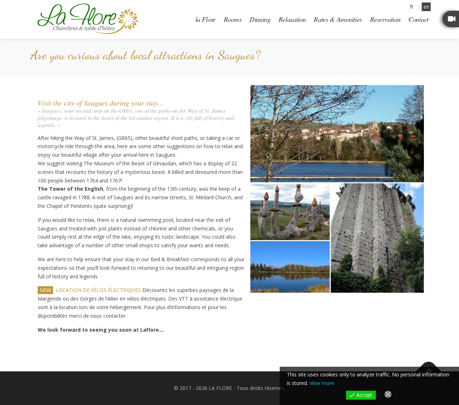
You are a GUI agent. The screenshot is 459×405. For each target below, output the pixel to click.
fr (411, 6)
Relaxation (292, 19)
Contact (418, 19)
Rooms (233, 19)
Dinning (260, 19)
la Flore (205, 19)
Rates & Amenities (338, 19)
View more (321, 383)
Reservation (385, 19)
